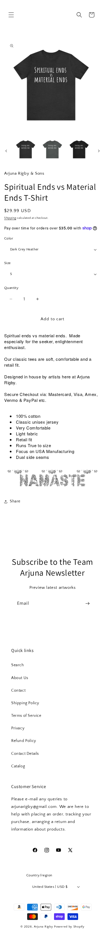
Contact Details (25, 753)
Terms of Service (26, 715)
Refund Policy (23, 741)
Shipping (10, 218)
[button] (11, 15)
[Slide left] (6, 151)
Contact (18, 690)
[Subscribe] (87, 603)
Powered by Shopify (69, 926)
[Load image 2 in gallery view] (52, 149)
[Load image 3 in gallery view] (79, 149)
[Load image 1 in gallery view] (26, 149)
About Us (19, 678)
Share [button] (15, 501)
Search (17, 665)
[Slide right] (99, 151)
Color (8, 238)
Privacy (17, 728)
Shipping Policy (25, 703)
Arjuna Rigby (44, 926)
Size (7, 263)
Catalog (18, 766)
